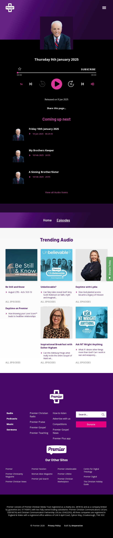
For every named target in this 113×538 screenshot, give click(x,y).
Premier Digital (90, 476)
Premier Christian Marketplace (65, 480)
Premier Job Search (40, 478)
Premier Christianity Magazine (14, 475)
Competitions (60, 424)
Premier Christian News (16, 481)
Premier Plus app (62, 438)
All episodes (13, 301)
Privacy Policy (54, 525)
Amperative (77, 525)
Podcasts (12, 418)
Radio (10, 413)
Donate (91, 424)
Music (10, 424)
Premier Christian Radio (39, 415)
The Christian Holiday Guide (93, 483)
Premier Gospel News (61, 431)
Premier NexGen (39, 469)
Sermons (12, 429)
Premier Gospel (38, 427)
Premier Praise (37, 421)
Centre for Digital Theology (91, 470)
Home (47, 220)
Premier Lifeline (65, 474)
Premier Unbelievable (67, 469)
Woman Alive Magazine (42, 474)
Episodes (63, 220)
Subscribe (88, 69)
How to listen (59, 413)
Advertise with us (61, 418)
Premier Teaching (39, 432)
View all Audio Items (56, 192)
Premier (9, 469)
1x (21, 84)
